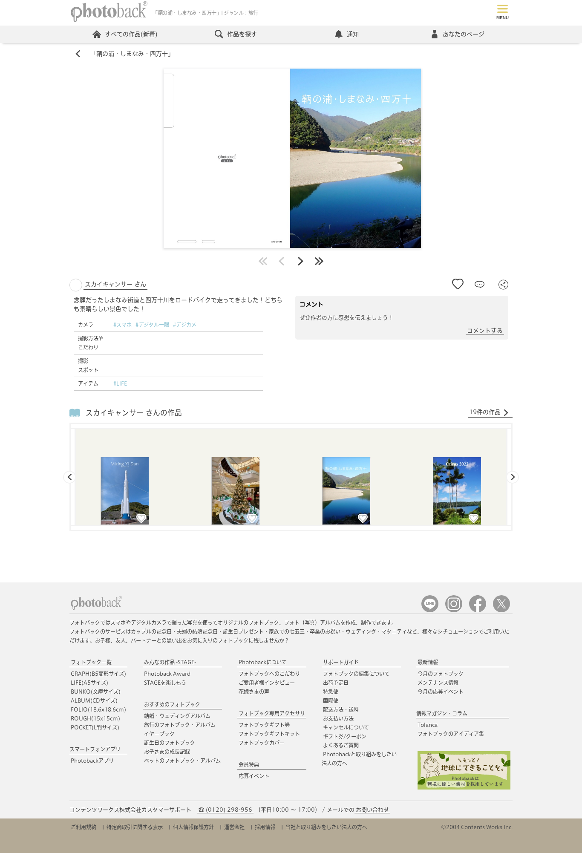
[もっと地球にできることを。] (464, 787)
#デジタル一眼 (152, 324)
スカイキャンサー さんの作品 (134, 412)
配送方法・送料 (341, 709)
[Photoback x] (501, 610)
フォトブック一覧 (91, 662)
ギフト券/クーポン (344, 736)
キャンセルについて (346, 727)
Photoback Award (167, 673)
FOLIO (98, 709)
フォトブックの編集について (356, 673)
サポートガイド (341, 662)
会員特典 (249, 764)
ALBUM (94, 700)
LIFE (89, 682)
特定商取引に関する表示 (135, 827)
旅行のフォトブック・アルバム (180, 724)
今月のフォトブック (441, 673)
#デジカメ (184, 324)
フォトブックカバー (262, 742)
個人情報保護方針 (193, 827)
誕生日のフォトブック (169, 742)
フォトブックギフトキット (269, 733)
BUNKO (96, 691)
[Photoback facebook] (477, 610)
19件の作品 (485, 412)
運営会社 (234, 827)
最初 (263, 261)
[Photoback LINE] (430, 610)
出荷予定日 (336, 682)
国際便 (330, 700)
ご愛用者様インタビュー (267, 682)
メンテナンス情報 (438, 682)
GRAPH (98, 673)
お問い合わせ (372, 810)
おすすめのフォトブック (172, 704)
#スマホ (122, 324)
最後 (319, 261)
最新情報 (428, 662)
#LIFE (120, 383)
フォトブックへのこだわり (269, 673)
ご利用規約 (83, 827)
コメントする (485, 331)
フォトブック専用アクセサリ (272, 713)
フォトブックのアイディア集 (451, 733)
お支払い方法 (338, 718)
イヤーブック (159, 733)
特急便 (330, 691)
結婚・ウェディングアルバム (177, 715)
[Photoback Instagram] (454, 610)
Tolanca (428, 724)
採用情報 (265, 827)
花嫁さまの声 (254, 691)
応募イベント (254, 775)
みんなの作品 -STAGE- (170, 662)
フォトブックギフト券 (264, 724)
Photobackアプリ (92, 760)
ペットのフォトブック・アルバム (182, 760)
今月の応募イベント (441, 691)
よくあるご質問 (341, 745)
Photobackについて (263, 662)
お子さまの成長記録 (167, 751)
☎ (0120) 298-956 (225, 810)
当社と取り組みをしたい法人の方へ (326, 827)
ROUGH (95, 718)
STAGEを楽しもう (165, 682)
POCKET (95, 727)
